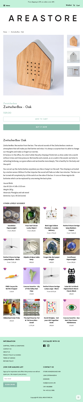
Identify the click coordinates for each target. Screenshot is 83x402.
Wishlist (69, 5)
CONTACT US (7, 349)
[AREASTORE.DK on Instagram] (48, 346)
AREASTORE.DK (47, 397)
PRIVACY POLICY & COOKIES (12, 355)
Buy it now (41, 127)
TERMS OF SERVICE (9, 358)
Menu (8, 6)
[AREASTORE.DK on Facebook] (44, 346)
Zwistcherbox (10, 103)
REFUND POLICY (8, 361)
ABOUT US (6, 352)
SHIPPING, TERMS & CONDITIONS (13, 346)
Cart (78, 5)
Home (5, 32)
